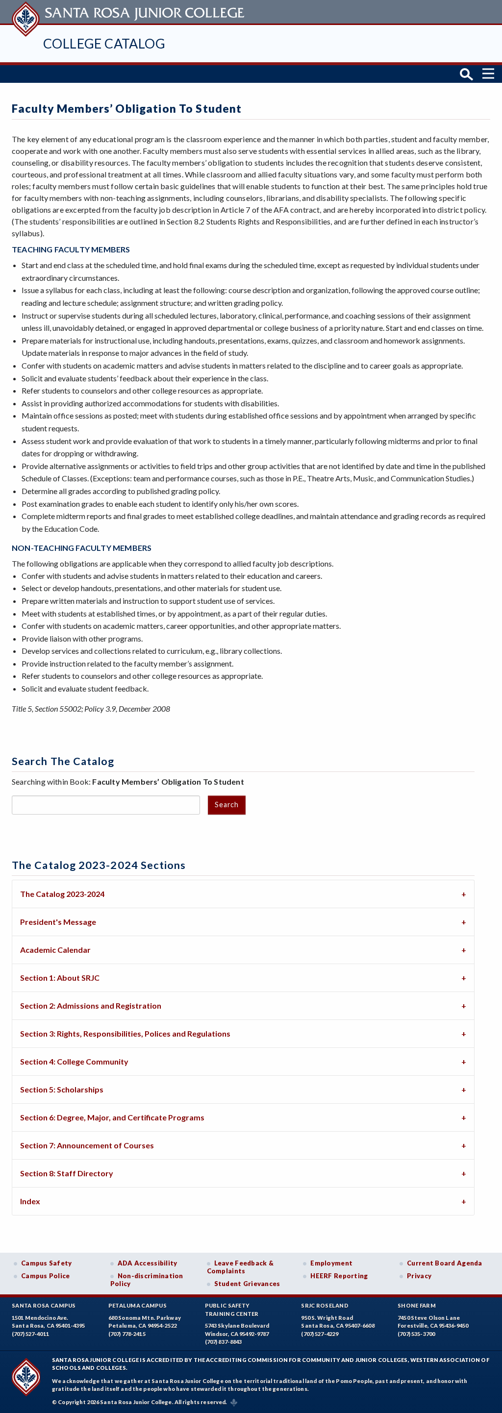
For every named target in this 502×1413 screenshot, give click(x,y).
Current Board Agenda (444, 1263)
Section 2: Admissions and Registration (90, 1005)
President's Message (58, 921)
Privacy (419, 1276)
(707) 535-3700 (416, 1334)
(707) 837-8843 (223, 1342)
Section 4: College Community (74, 1061)
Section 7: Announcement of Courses (87, 1145)
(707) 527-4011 (30, 1334)
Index (30, 1201)
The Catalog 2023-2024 (62, 893)
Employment (331, 1263)
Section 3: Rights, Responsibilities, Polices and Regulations (125, 1033)
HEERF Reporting (339, 1276)
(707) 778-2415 (127, 1334)
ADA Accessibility (147, 1263)
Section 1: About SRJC (60, 977)
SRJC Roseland (325, 1305)
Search (226, 804)
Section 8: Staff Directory (66, 1173)
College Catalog (104, 43)
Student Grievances (247, 1284)
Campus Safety (46, 1263)
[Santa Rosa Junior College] (129, 12)
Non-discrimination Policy (146, 1280)
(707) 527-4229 (319, 1334)
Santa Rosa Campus (44, 1305)
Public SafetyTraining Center (232, 1309)
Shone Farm (417, 1305)
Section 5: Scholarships (61, 1089)
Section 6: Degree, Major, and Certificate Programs (112, 1117)
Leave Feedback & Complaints (240, 1267)
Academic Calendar (55, 949)
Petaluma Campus (137, 1305)
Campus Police (45, 1276)
